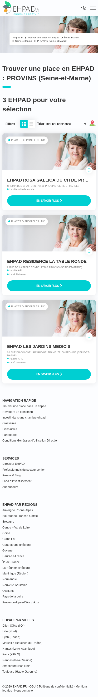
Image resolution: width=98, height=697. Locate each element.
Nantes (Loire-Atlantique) (18, 648)
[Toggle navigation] (93, 8)
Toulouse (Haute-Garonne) (19, 671)
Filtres (10, 124)
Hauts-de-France (13, 556)
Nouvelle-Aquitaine (14, 585)
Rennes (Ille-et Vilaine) (17, 660)
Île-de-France (11, 562)
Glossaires (9, 423)
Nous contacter (24, 690)
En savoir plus (47, 200)
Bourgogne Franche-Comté (20, 516)
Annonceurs (10, 487)
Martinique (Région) (15, 573)
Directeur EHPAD (13, 463)
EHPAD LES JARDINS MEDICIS (38, 346)
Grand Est (8, 539)
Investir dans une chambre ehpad (24, 417)
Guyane (7, 550)
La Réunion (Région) (16, 567)
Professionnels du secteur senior (23, 469)
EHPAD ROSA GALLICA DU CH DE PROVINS (52, 180)
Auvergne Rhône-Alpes (17, 510)
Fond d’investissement (16, 481)
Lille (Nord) (9, 631)
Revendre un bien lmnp (17, 412)
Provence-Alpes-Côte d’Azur (20, 602)
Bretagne (8, 521)
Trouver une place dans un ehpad (24, 406)
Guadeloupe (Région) (16, 545)
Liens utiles (9, 429)
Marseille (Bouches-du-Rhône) (22, 643)
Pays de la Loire (12, 596)
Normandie (9, 579)
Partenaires (9, 435)
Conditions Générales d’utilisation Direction (30, 440)
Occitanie (8, 590)
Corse (6, 533)
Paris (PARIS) (11, 654)
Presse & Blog (11, 475)
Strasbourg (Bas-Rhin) (16, 666)
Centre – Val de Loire (16, 527)
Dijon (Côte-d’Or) (13, 625)
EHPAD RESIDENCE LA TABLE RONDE (47, 261)
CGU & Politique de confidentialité (51, 686)
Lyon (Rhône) (11, 637)
